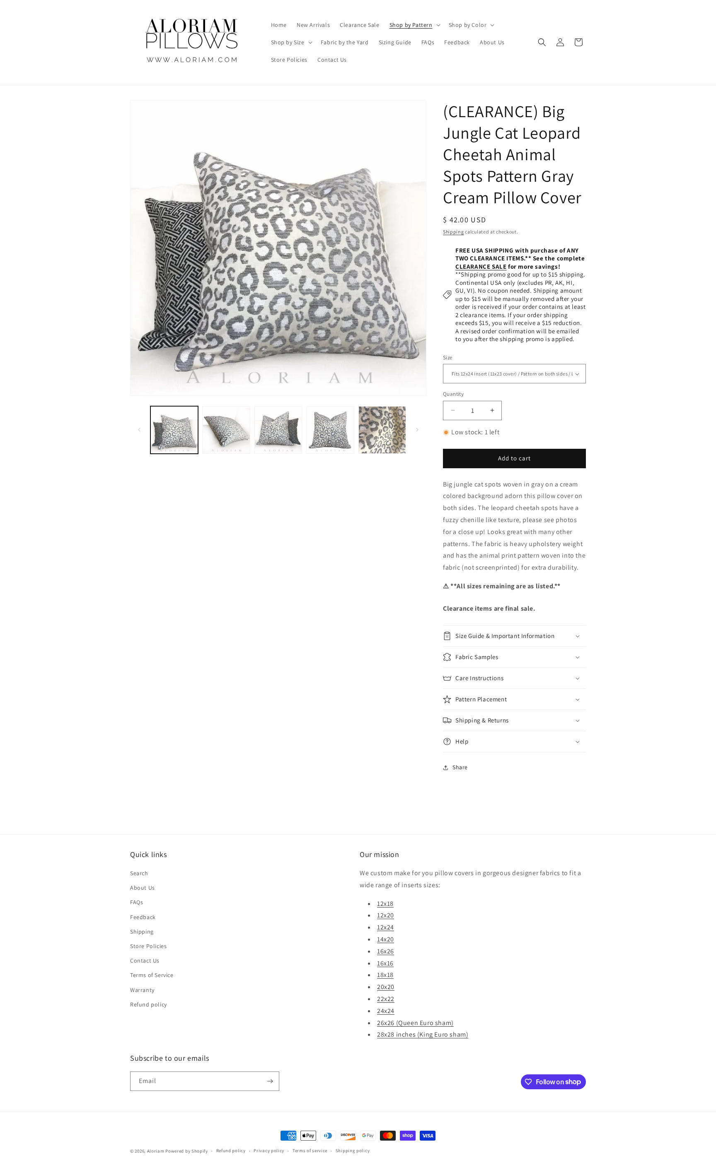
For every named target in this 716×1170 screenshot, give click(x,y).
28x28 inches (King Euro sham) (422, 1034)
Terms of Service (152, 975)
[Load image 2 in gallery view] (226, 430)
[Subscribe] (270, 1081)
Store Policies (148, 946)
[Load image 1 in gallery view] (174, 430)
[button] (414, 25)
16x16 (385, 963)
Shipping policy (353, 1150)
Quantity (453, 393)
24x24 (385, 1010)
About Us (142, 887)
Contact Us (145, 960)
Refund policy (148, 1004)
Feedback (143, 917)
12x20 (385, 915)
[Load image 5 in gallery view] (382, 430)
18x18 (385, 974)
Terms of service (310, 1150)
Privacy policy (269, 1150)
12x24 (385, 927)
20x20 (385, 986)
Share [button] (460, 767)
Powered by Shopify (186, 1151)
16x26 (385, 951)
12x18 (385, 903)
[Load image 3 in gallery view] (278, 430)
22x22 (385, 998)
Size (447, 357)
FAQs (136, 902)
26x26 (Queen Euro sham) (415, 1022)
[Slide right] (417, 430)
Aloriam (155, 1151)
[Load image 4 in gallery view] (330, 430)
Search (139, 873)
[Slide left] (139, 430)
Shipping (453, 232)
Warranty (142, 990)
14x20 (385, 939)
